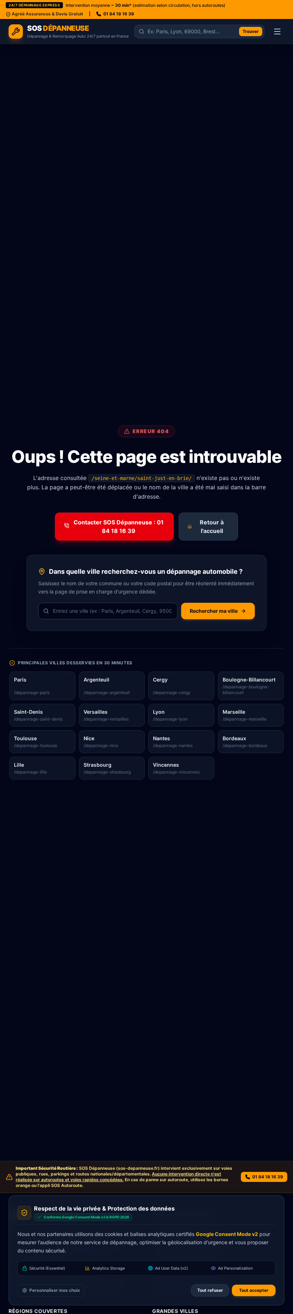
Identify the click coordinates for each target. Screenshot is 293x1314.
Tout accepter (253, 1290)
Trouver (251, 31)
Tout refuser (210, 1290)
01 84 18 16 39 (118, 13)
